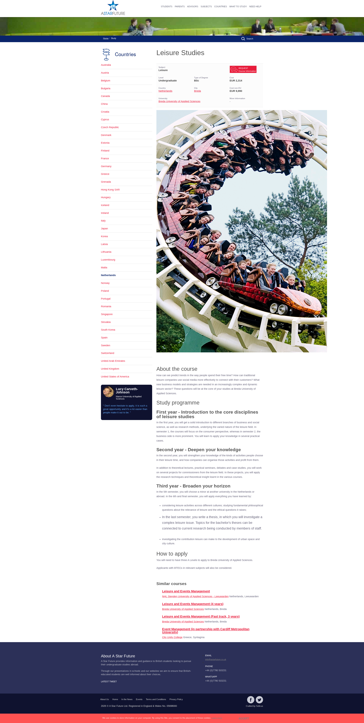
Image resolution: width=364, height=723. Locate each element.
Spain (104, 337)
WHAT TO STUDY (238, 6)
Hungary (106, 197)
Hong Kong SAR (110, 189)
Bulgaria (105, 88)
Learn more (217, 718)
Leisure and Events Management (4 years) (192, 604)
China (104, 104)
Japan (104, 228)
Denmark (106, 135)
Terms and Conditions (156, 699)
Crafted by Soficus (254, 706)
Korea (104, 236)
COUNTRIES (220, 6)
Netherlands (165, 91)
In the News (127, 699)
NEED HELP (255, 6)
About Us (104, 699)
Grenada (106, 181)
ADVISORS (192, 6)
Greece (105, 174)
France (105, 158)
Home (105, 38)
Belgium (105, 80)
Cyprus (105, 119)
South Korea (108, 329)
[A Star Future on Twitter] (259, 700)
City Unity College (172, 637)
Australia (106, 65)
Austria (105, 72)
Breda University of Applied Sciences (179, 101)
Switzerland (107, 353)
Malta (104, 267)
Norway (105, 283)
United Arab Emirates (113, 361)
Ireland (105, 213)
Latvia (104, 244)
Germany (106, 166)
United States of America (115, 376)
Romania (106, 306)
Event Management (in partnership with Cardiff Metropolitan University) (205, 630)
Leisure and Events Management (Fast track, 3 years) (201, 616)
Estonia (105, 142)
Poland (105, 290)
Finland (105, 150)
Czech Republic (110, 127)
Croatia (105, 111)
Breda (197, 91)
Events (139, 699)
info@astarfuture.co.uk (215, 659)
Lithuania (106, 251)
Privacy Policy (176, 699)
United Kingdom (110, 368)
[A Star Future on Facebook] (250, 700)
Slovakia (106, 322)
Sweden (105, 345)
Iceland (105, 205)
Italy (103, 220)
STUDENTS (166, 6)
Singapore (107, 314)
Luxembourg (108, 259)
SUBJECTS (206, 6)
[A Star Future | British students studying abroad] (122, 8)
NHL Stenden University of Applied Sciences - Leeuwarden (195, 596)
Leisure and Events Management (186, 591)
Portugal (105, 298)
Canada (105, 96)
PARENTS (180, 6)
